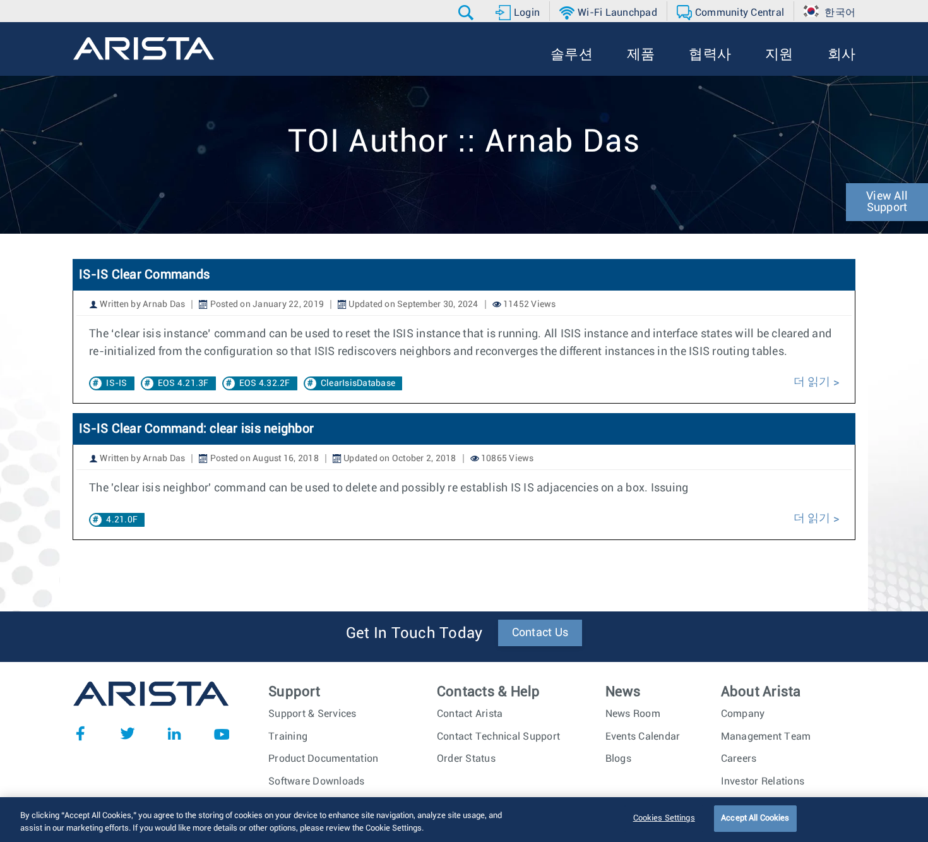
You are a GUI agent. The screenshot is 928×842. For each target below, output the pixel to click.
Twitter (127, 733)
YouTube (221, 733)
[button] (467, 13)
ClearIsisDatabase (358, 383)
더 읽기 (812, 382)
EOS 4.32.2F (264, 383)
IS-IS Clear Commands (144, 274)
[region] (464, 819)
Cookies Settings (664, 818)
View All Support (887, 202)
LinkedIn (174, 733)
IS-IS (116, 383)
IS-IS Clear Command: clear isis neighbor (196, 429)
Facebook (80, 733)
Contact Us (540, 633)
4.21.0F (122, 519)
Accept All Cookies (755, 818)
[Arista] (144, 49)
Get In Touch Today (414, 633)
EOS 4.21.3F (183, 383)
